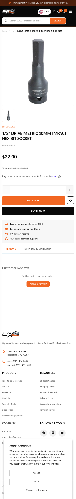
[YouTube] (62, 433)
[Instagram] (52, 433)
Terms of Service (47, 410)
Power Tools (7, 392)
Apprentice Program (11, 437)
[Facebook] (43, 433)
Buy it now (38, 211)
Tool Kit (5, 387)
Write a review (38, 284)
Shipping (5, 168)
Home (4, 31)
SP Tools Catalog (47, 381)
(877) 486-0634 (20, 361)
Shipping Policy (47, 387)
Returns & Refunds (49, 392)
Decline (36, 481)
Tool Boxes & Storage (12, 381)
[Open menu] (70, 11)
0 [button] (65, 10)
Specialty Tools (9, 404)
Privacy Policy (52, 464)
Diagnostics (7, 410)
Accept (36, 473)
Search (58, 21)
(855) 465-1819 (23, 365)
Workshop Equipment (12, 416)
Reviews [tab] (11, 249)
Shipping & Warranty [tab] (38, 249)
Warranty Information (50, 404)
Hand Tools (7, 398)
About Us (6, 431)
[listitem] (8, 115)
